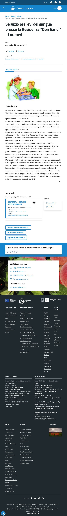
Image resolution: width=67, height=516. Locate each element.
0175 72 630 (12, 385)
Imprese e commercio (26, 338)
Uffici (6, 318)
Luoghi (56, 318)
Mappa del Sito (9, 491)
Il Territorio (57, 320)
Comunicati (47, 369)
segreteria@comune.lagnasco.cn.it (18, 215)
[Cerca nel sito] (59, 8)
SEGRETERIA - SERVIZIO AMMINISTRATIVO (17, 203)
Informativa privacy (11, 474)
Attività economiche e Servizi (57, 337)
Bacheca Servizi (9, 469)
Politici (7, 332)
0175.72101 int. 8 (20, 211)
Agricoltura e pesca (25, 313)
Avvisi (46, 372)
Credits (7, 483)
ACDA (21, 443)
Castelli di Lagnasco (25, 435)
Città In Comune (41, 506)
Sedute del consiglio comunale (47, 341)
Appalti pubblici (24, 321)
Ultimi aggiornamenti (11, 485)
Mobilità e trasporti (25, 341)
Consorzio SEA (24, 441)
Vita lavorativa (24, 352)
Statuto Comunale (10, 471)
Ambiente (23, 316)
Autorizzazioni (24, 324)
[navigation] (3, 8)
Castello (46, 324)
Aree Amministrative (11, 316)
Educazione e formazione (27, 332)
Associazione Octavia (26, 452)
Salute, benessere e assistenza (29, 344)
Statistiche (8, 488)
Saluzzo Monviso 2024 (26, 460)
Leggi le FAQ (9, 449)
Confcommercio (24, 463)
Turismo (22, 349)
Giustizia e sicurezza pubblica (28, 335)
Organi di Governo (10, 313)
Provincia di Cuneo (25, 432)
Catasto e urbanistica (26, 327)
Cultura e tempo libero (26, 330)
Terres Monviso (24, 449)
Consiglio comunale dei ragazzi (47, 318)
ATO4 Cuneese (24, 446)
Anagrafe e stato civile (26, 318)
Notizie (19, 16)
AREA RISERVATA (33, 513)
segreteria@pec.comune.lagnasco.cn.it (20, 391)
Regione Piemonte (10, 2)
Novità (13, 16)
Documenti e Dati (10, 321)
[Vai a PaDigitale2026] (51, 300)
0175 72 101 (11, 383)
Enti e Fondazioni (10, 324)
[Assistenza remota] (48, 506)
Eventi (56, 315)
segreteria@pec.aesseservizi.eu (46, 419)
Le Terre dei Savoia (25, 457)
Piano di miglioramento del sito (10, 443)
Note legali (8, 477)
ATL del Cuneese (25, 455)
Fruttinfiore (23, 438)
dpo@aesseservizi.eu (44, 417)
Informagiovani (48, 352)
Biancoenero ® (48, 509)
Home (7, 16)
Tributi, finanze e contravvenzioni (29, 346)
